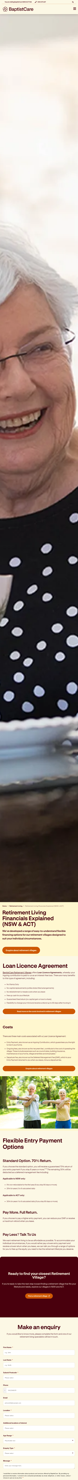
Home (4, 906)
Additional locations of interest (15, 1423)
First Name (7, 1347)
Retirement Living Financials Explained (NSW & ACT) (44, 906)
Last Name (7, 1360)
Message (6, 1461)
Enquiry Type (8, 1448)
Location (6, 1410)
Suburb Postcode (10, 1372)
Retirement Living (15, 906)
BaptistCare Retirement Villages (17, 972)
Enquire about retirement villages (21, 950)
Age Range (7, 1436)
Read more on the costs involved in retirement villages (39, 1011)
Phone (5, 1385)
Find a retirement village (38, 1296)
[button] (72, 2)
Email (5, 1398)
